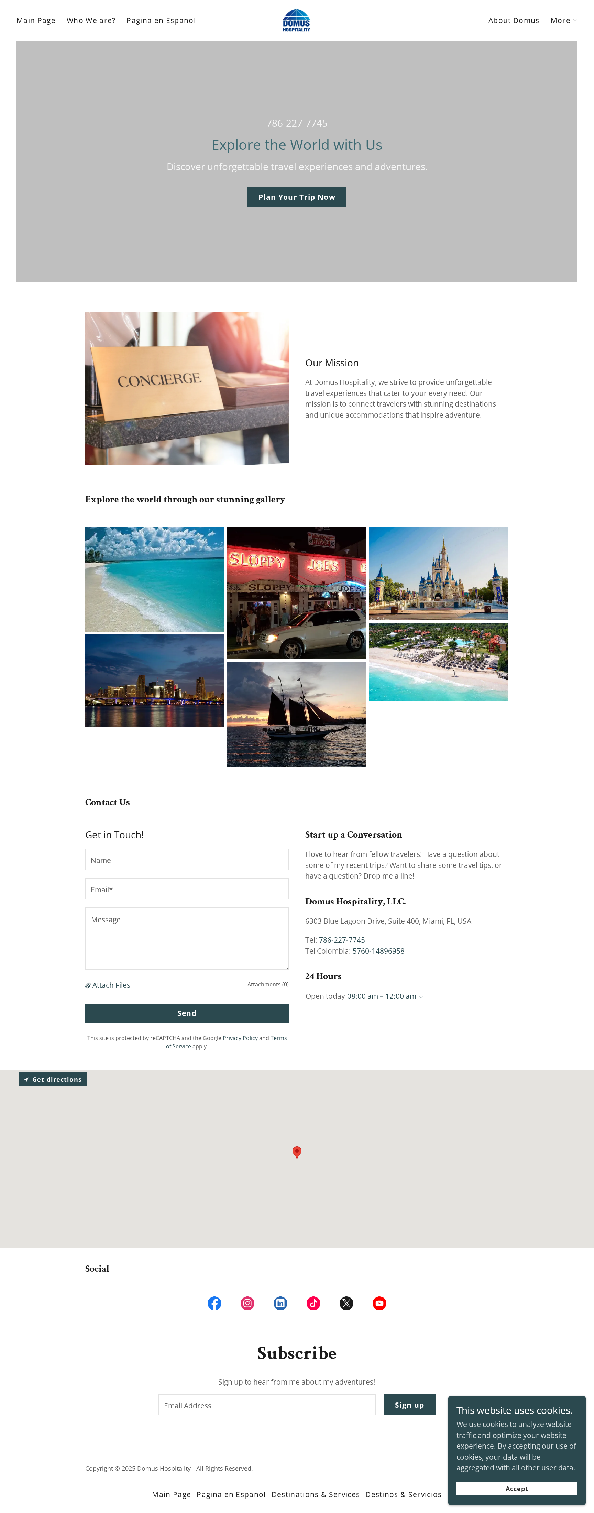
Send (187, 1013)
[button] (564, 20)
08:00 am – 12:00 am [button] (381, 996)
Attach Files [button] (111, 985)
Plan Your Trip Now (297, 197)
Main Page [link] (36, 20)
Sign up (409, 1405)
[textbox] (187, 859)
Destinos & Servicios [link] (403, 1494)
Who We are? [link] (91, 20)
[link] (297, 19)
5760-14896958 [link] (379, 951)
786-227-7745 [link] (297, 122)
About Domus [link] (514, 20)
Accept (517, 1488)
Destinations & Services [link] (316, 1494)
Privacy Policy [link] (240, 1038)
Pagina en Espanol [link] (161, 20)
